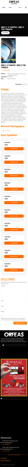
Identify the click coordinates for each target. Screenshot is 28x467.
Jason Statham (15, 73)
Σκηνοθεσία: (4, 76)
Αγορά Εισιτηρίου (14, 148)
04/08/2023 (7, 156)
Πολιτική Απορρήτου (5, 460)
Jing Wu (20, 73)
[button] (26, 7)
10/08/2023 (7, 223)
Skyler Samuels (14, 75)
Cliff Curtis (9, 73)
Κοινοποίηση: (19, 84)
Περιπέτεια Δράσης (11, 78)
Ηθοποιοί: (3, 73)
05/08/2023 (7, 169)
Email (2, 306)
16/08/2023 (7, 250)
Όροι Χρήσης (4, 458)
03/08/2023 (7, 142)
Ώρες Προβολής (5, 32)
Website (2, 311)
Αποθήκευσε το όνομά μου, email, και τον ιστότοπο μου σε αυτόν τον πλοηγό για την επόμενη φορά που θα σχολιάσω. (13, 319)
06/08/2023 (7, 183)
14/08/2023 (7, 237)
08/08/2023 (7, 210)
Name (2, 300)
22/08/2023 (7, 264)
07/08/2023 (7, 196)
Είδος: (2, 78)
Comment (3, 285)
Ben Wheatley (10, 76)
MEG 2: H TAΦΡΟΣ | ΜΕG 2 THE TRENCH (13, 66)
